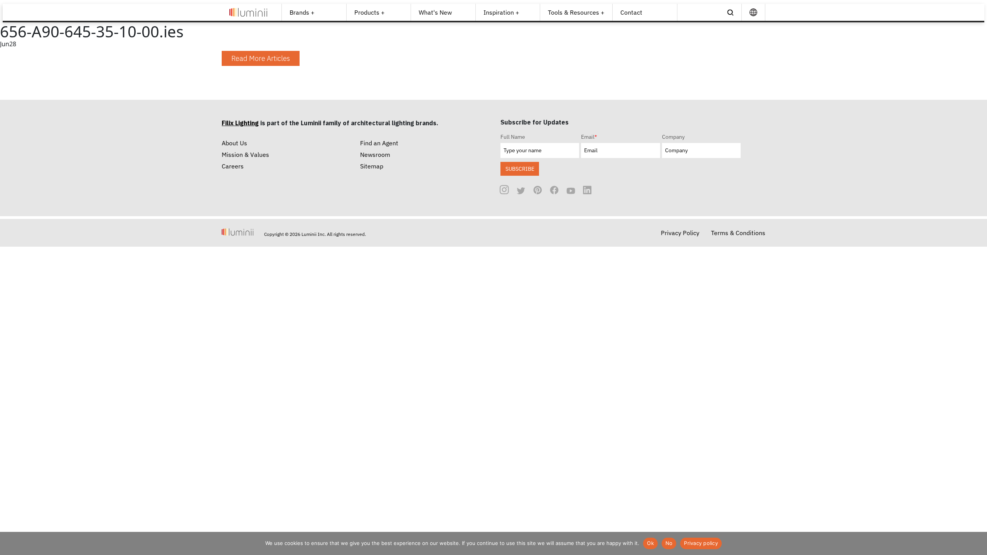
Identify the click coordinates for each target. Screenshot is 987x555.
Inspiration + (501, 12)
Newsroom (375, 154)
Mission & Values (245, 154)
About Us (234, 143)
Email (589, 136)
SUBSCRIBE (519, 168)
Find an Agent (379, 143)
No (669, 543)
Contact (631, 12)
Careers (233, 166)
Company (673, 136)
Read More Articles (260, 58)
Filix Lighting (240, 123)
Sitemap (371, 166)
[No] (977, 543)
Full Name (512, 136)
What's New (435, 12)
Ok (650, 543)
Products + (369, 12)
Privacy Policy (680, 233)
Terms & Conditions (738, 233)
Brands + (302, 12)
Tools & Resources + (576, 12)
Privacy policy (701, 543)
